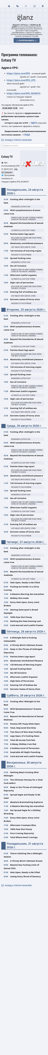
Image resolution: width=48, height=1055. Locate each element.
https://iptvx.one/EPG (18, 73)
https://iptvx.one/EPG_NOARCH (23, 93)
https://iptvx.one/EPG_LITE (21, 80)
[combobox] (24, 145)
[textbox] (24, 145)
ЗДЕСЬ (34, 122)
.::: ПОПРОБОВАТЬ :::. (26, 40)
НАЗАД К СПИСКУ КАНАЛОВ (17, 140)
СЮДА (26, 134)
